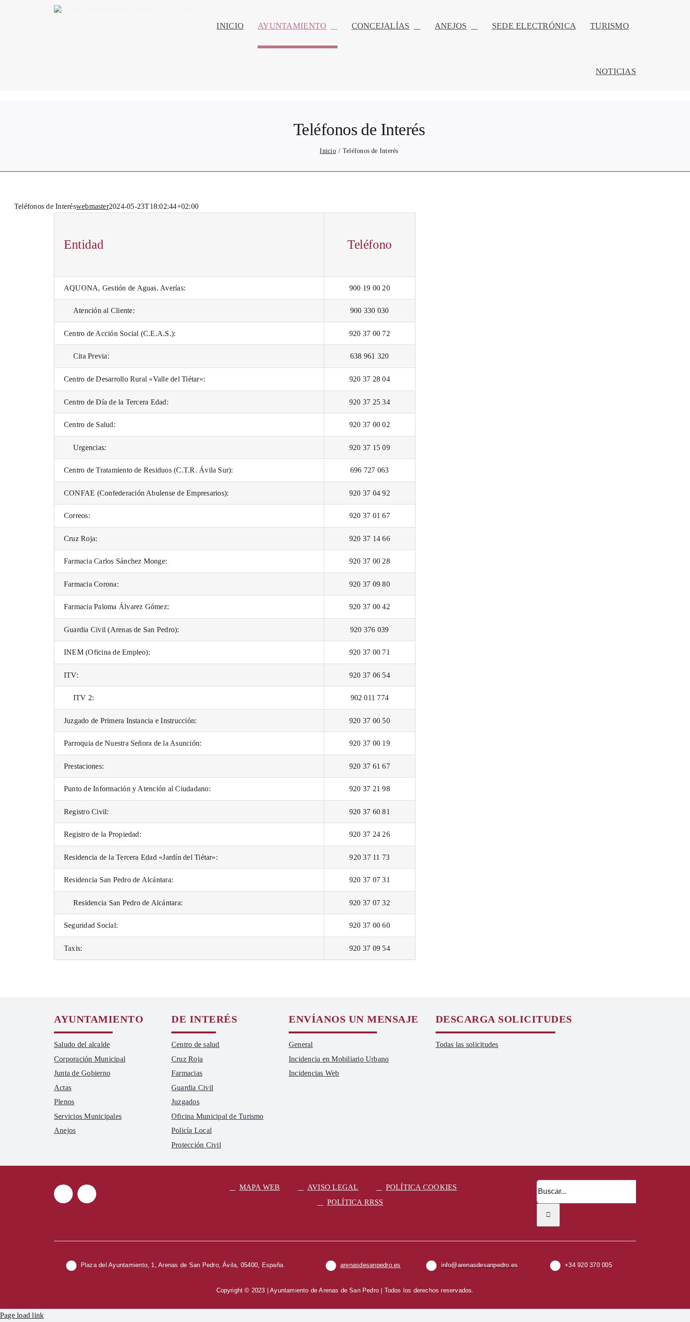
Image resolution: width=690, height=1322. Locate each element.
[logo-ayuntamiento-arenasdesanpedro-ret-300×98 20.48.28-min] (124, 9)
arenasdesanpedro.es (370, 1265)
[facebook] (63, 1193)
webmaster (92, 206)
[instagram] (86, 1193)
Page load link (22, 1315)
